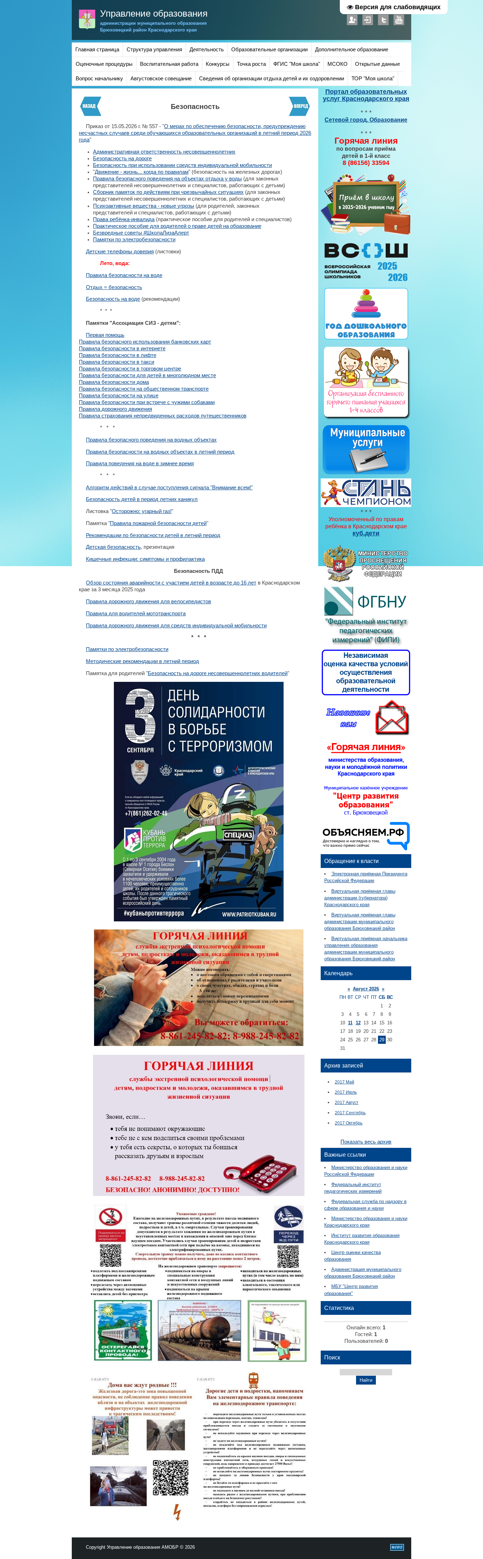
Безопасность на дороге (122, 158)
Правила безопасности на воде (124, 275)
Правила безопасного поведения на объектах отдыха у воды (167, 179)
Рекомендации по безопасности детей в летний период (153, 535)
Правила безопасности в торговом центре (130, 369)
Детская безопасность (113, 547)
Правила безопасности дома (114, 382)
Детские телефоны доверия (120, 251)
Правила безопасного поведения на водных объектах (151, 440)
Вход (367, 20)
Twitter (383, 20)
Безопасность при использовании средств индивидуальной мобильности (182, 165)
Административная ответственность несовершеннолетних (164, 152)
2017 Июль (346, 1092)
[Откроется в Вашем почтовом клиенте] (366, 735)
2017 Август (347, 1102)
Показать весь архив (366, 1142)
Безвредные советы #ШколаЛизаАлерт (141, 233)
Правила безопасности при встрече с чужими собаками (147, 402)
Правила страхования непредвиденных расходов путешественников (162, 416)
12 (358, 1022)
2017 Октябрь (348, 1123)
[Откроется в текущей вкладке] (366, 234)
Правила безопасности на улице (118, 395)
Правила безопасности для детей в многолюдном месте (147, 375)
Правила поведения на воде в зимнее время (140, 463)
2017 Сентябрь (350, 1112)
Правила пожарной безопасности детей (158, 523)
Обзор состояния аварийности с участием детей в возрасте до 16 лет (171, 583)
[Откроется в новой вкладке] (366, 581)
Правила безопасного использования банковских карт (145, 342)
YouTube (399, 20)
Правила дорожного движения (115, 409)
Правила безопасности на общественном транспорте (144, 389)
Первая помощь (105, 335)
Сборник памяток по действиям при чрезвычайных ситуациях (168, 192)
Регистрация (352, 20)
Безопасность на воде (113, 299)
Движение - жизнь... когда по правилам (141, 172)
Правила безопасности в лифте (117, 355)
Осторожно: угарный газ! (141, 511)
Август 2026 (366, 988)
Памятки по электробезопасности (134, 239)
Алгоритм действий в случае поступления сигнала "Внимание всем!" (169, 487)
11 (350, 1022)
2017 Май (344, 1082)
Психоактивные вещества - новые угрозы (143, 206)
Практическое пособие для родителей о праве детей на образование (177, 226)
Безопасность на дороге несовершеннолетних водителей (217, 673)
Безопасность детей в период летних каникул (142, 499)
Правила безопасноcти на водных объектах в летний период (160, 452)
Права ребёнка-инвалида (124, 219)
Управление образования (154, 13)
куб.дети (366, 533)
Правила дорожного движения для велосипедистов (148, 601)
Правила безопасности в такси (116, 362)
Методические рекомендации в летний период (142, 661)
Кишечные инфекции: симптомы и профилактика (145, 559)
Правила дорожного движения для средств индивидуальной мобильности (176, 625)
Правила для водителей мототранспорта (136, 613)
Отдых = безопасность (114, 287)
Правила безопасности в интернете (122, 348)
